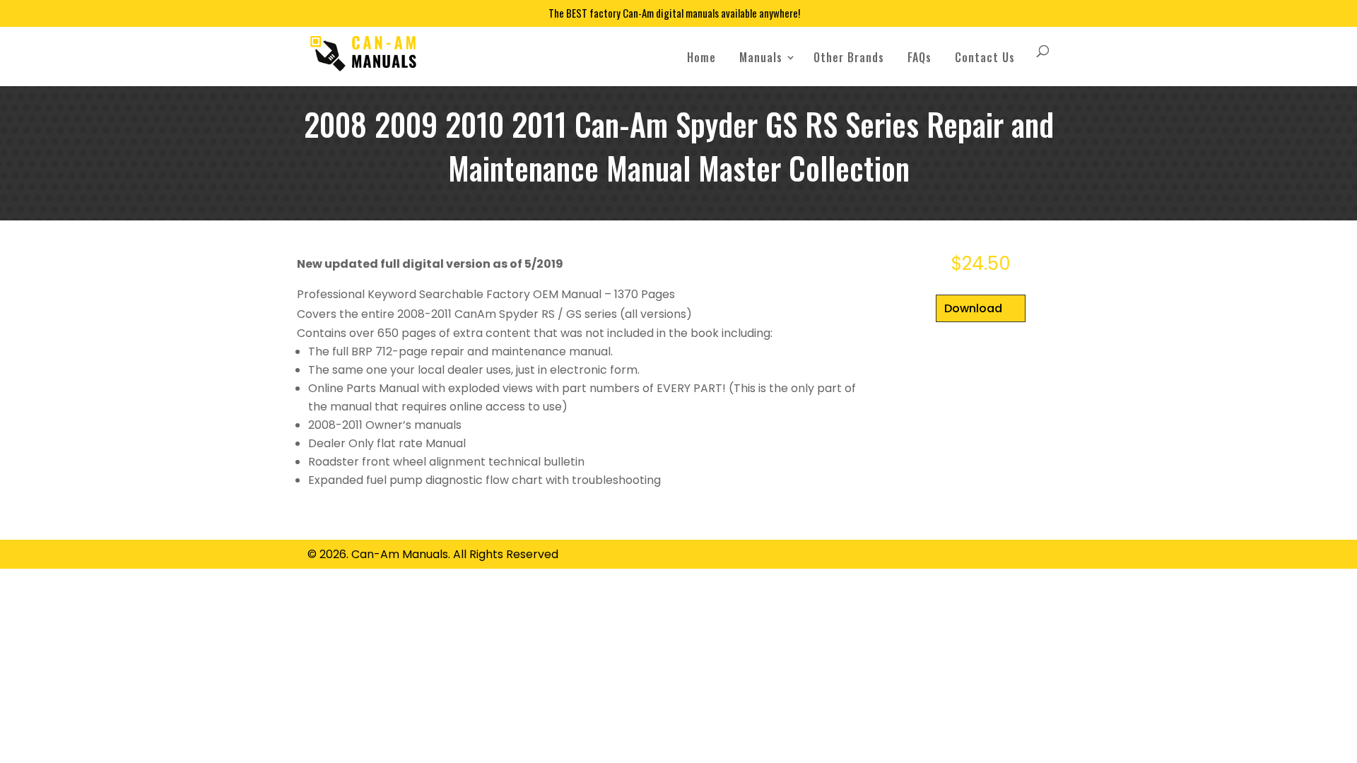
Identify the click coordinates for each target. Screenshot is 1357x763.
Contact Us (985, 57)
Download (973, 308)
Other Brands (848, 57)
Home (701, 57)
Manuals (760, 57)
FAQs (919, 57)
